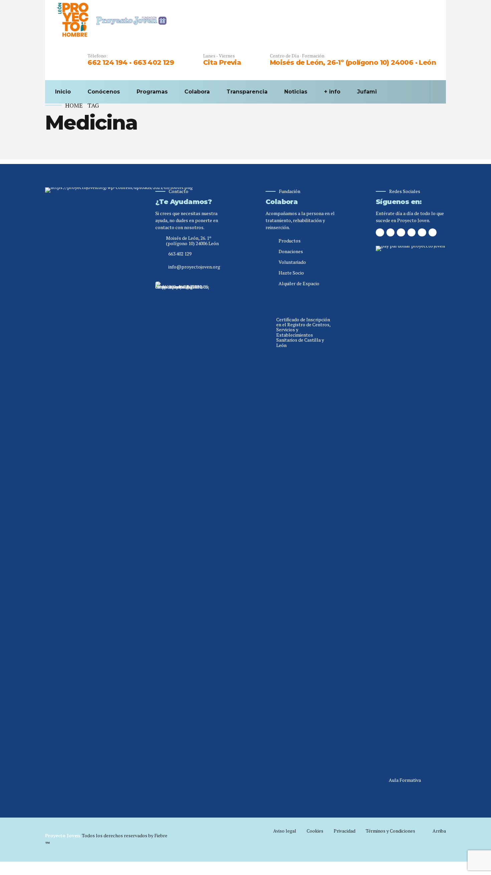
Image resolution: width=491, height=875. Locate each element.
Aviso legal (284, 831)
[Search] (434, 92)
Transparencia (247, 92)
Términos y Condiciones (390, 831)
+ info (332, 92)
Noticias (295, 92)
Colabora (197, 92)
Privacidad (344, 831)
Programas (152, 92)
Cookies (315, 831)
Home (74, 105)
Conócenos (104, 92)
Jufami (367, 92)
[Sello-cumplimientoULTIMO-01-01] (182, 532)
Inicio (63, 92)
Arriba (439, 831)
